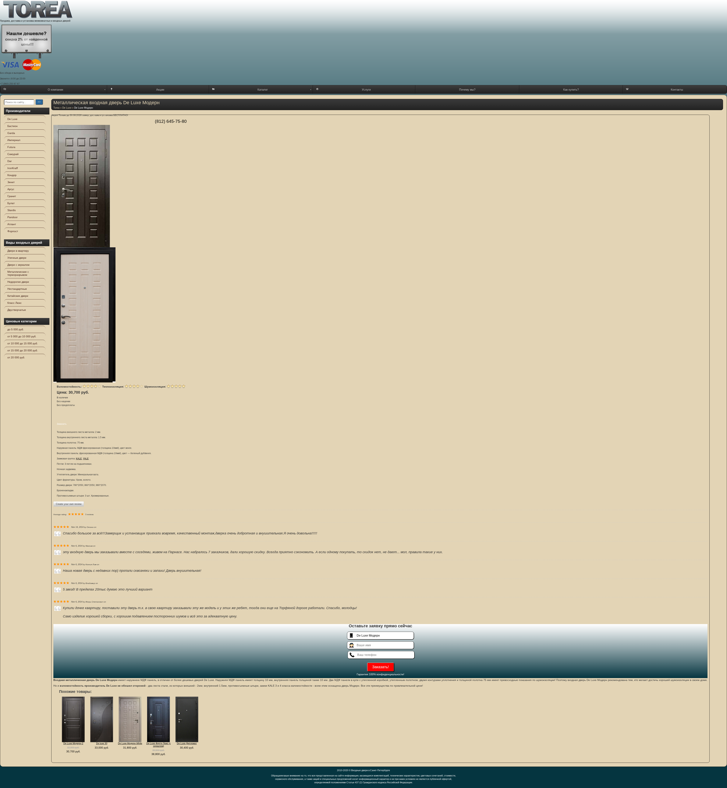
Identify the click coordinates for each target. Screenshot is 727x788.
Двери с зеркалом (18, 264)
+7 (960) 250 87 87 (10, 83)
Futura (11, 147)
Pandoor (12, 217)
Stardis (11, 210)
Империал (13, 140)
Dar (9, 161)
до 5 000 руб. (15, 329)
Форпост (12, 231)
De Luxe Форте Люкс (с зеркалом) (158, 744)
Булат (11, 203)
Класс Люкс (14, 302)
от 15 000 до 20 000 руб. (22, 350)
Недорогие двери (18, 281)
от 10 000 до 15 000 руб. (22, 343)
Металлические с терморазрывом (18, 273)
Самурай (13, 154)
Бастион (12, 126)
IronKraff (12, 168)
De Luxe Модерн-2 (73, 743)
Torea (56, 107)
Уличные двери (16, 257)
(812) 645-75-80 (171, 121)
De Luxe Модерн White (130, 743)
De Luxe (12, 119)
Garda (11, 133)
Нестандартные (17, 288)
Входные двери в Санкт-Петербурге (370, 770)
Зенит (11, 182)
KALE (79, 458)
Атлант (11, 224)
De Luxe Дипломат (187, 743)
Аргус (10, 189)
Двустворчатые (16, 309)
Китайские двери (17, 295)
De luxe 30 (101, 743)
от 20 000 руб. (16, 357)
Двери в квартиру (18, 250)
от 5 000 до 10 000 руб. (21, 336)
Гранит (11, 196)
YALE (86, 458)
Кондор (11, 175)
